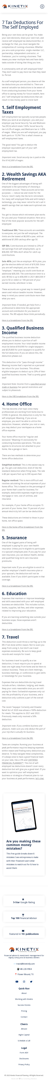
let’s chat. (39, 778)
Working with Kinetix (24, 999)
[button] (41, 6)
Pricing (24, 1011)
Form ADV (24, 1053)
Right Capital (24, 1035)
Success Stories (24, 1005)
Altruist (24, 1029)
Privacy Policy (24, 1064)
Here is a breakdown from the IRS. (17, 166)
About (24, 993)
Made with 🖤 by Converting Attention (24, 1079)
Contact (24, 1017)
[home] (15, 6)
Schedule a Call (24, 1041)
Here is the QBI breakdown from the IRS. (20, 396)
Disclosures (24, 1058)
